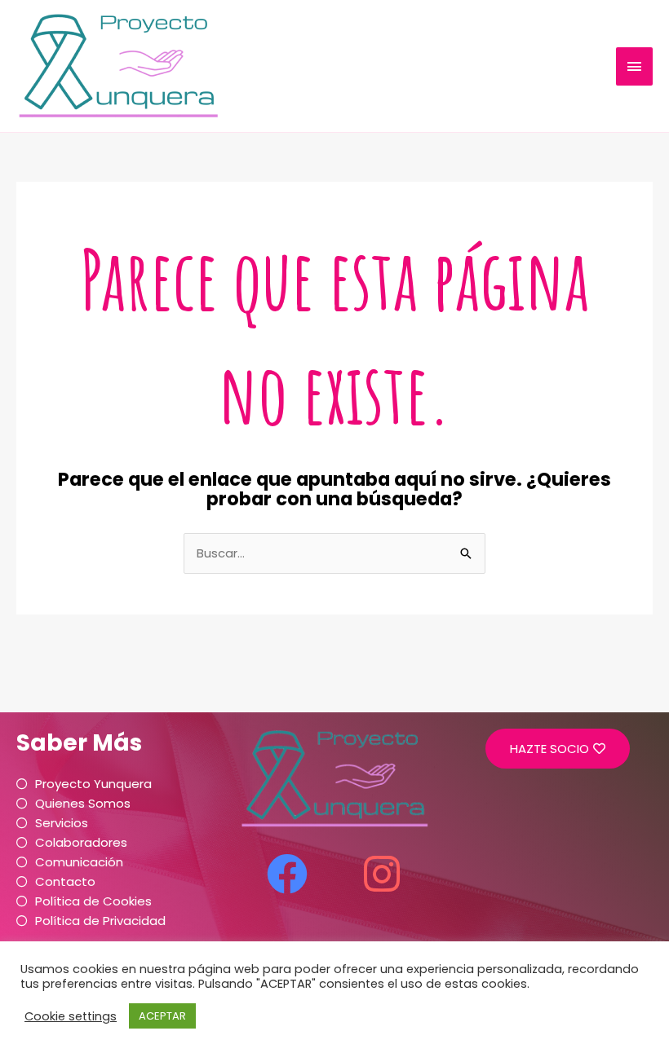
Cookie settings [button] (70, 1016)
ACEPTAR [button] (162, 1016)
